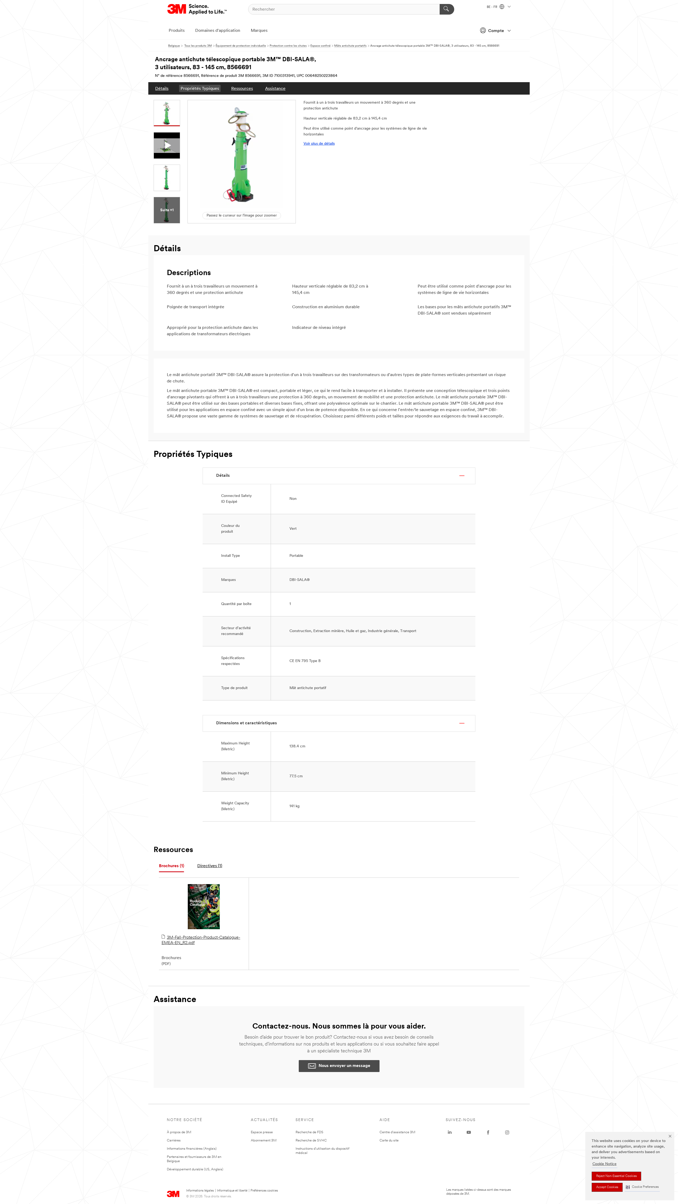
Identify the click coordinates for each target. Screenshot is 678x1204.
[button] (642, 1187)
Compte (496, 31)
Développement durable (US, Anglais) (195, 1169)
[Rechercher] (447, 9)
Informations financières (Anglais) (192, 1148)
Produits (177, 31)
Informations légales (200, 1190)
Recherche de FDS (309, 1132)
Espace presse (262, 1132)
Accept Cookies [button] (607, 1187)
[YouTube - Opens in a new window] (469, 1132)
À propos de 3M (179, 1132)
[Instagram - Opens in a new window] (507, 1132)
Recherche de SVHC (311, 1140)
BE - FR (492, 7)
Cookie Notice (604, 1164)
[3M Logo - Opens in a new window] (197, 9)
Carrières (174, 1140)
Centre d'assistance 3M (397, 1132)
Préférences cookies (264, 1190)
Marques (259, 31)
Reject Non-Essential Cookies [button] (616, 1176)
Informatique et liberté (232, 1190)
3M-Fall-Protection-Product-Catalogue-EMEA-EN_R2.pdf (201, 940)
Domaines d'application (217, 31)
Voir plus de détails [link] (319, 144)
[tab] (171, 866)
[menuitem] (162, 88)
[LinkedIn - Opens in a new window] (450, 1132)
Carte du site (389, 1140)
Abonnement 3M (263, 1140)
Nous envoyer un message (344, 1066)
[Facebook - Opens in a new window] (488, 1132)
